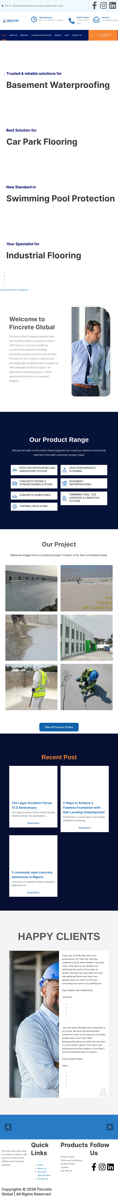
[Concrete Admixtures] (14, 495)
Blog (67, 35)
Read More (33, 823)
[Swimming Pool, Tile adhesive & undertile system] (64, 498)
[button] (8, 1127)
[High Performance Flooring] (64, 470)
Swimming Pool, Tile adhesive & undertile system (84, 497)
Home (4, 35)
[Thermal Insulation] (14, 506)
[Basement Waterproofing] (64, 483)
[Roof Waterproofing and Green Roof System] (14, 470)
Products (24, 35)
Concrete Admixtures (35, 495)
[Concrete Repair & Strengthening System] (14, 483)
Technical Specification (41, 35)
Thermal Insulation (33, 506)
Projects (58, 35)
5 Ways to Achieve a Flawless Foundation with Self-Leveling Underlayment (84, 807)
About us (13, 35)
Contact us (77, 35)
